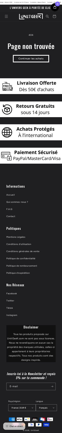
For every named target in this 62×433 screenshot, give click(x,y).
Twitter (10, 300)
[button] (6, 16)
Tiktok (9, 308)
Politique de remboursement (21, 265)
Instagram (11, 315)
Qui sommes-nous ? (17, 202)
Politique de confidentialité (20, 258)
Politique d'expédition (18, 273)
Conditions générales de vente (22, 251)
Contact (10, 216)
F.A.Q (9, 209)
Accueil (10, 195)
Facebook (11, 293)
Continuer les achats (31, 58)
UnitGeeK (35, 430)
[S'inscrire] (51, 386)
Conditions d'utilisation (18, 244)
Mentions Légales (15, 237)
